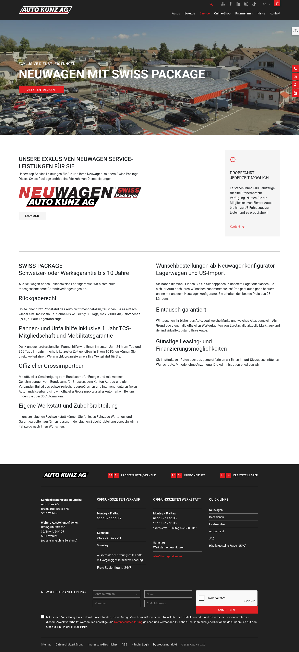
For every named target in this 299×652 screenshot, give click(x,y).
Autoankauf (216, 531)
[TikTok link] (254, 4)
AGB (124, 644)
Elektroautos (217, 524)
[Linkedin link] (239, 4)
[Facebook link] (231, 4)
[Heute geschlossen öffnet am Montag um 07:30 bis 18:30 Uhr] (295, 31)
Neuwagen (32, 215)
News (261, 13)
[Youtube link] (223, 4)
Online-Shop (222, 13)
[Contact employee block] (295, 85)
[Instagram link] (246, 4)
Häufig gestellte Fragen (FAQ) (227, 545)
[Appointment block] (295, 93)
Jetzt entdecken (41, 89)
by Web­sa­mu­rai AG (165, 644)
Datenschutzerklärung (70, 644)
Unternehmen (244, 13)
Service (205, 13)
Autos (176, 13)
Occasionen (216, 517)
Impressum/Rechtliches (103, 644)
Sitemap (46, 644)
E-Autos (189, 13)
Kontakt (275, 13)
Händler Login (140, 644)
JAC (211, 538)
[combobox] (116, 594)
